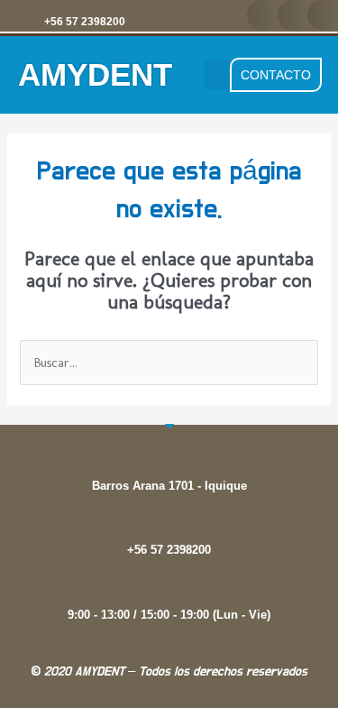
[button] (262, 15)
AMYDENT (95, 74)
